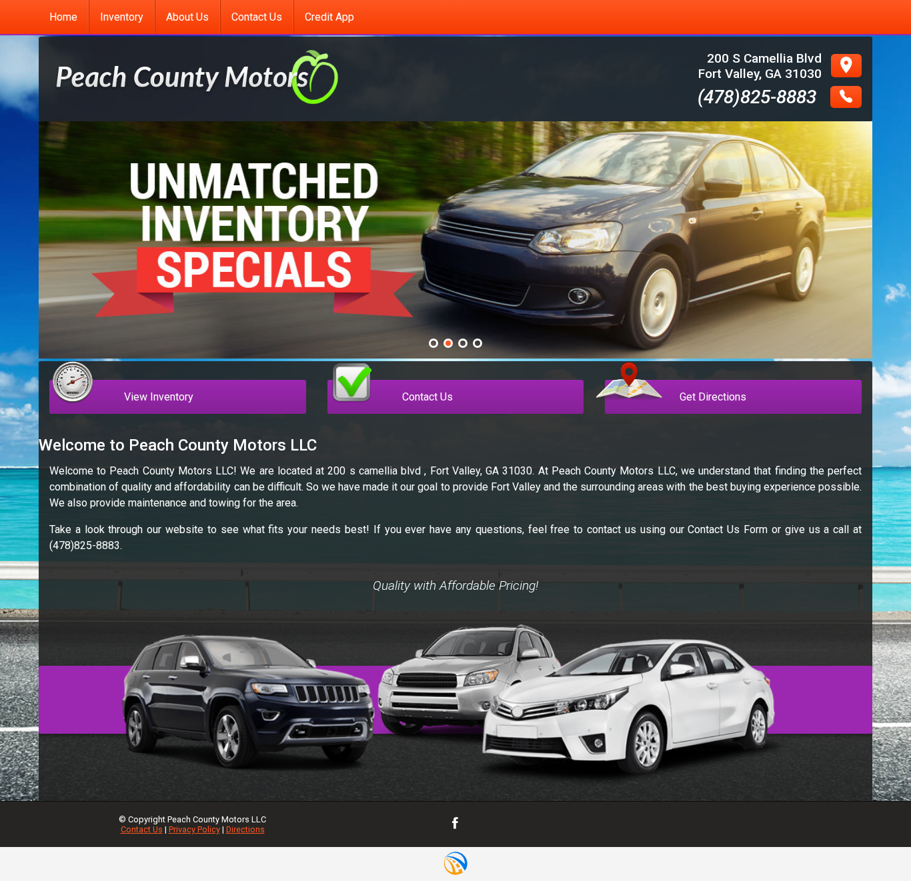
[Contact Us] (456, 367)
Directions (245, 829)
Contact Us (142, 829)
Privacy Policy (194, 829)
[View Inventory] (178, 367)
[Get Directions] (733, 367)
